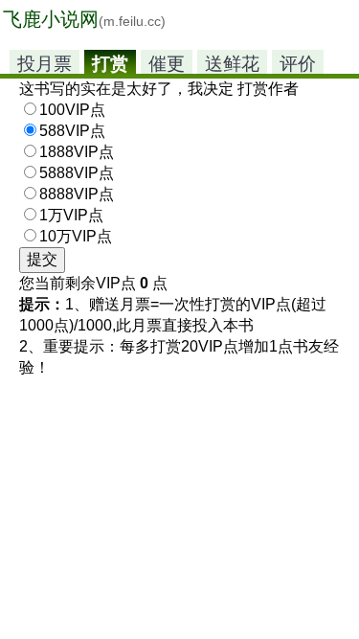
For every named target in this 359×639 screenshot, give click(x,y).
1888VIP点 (76, 152)
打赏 (110, 64)
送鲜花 (232, 64)
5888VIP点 (76, 173)
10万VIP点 (75, 236)
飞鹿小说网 (84, 19)
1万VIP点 (71, 215)
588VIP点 (72, 131)
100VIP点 (72, 110)
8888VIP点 (76, 194)
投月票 (44, 64)
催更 (166, 64)
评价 (298, 64)
